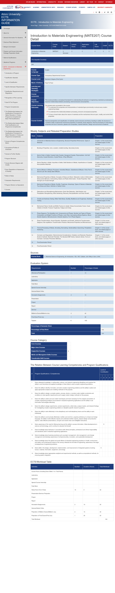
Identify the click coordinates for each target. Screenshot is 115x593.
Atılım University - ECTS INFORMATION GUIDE (52, 25)
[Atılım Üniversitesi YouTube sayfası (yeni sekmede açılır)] (91, 12)
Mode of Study (9, 176)
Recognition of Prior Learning (13, 98)
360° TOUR (90, 2)
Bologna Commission (10, 47)
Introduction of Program (12, 73)
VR (95, 2)
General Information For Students (13, 37)
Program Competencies (12, 107)
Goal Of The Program (11, 102)
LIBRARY (82, 2)
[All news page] (108, 12)
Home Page (34, 25)
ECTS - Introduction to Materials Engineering (13, 67)
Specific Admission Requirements (14, 87)
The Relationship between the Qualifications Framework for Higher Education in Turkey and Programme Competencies (14, 134)
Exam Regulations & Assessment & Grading (14, 170)
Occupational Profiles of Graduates (12, 148)
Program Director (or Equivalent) (14, 185)
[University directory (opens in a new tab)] (99, 12)
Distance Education (71, 2)
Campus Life (91, 7)
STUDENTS (82, 7)
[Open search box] (96, 12)
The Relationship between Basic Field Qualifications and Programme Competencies (14, 125)
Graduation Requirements (12, 180)
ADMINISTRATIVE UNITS (48, 7)
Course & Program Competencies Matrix (15, 142)
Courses (7, 189)
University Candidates (104, 7)
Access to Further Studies (12, 154)
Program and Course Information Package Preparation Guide (13, 52)
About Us (6, 33)
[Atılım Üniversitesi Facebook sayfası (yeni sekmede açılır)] (82, 12)
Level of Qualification (11, 82)
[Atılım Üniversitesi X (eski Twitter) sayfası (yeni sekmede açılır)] (84, 12)
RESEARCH (60, 7)
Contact (101, 2)
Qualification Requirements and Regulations (14, 92)
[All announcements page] (105, 12)
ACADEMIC (36, 7)
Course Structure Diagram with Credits (14, 164)
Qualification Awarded (11, 78)
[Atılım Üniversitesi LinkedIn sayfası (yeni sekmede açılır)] (86, 12)
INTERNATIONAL (41, 2)
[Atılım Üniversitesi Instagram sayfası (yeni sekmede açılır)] (89, 12)
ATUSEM (60, 2)
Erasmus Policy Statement (11, 42)
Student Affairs (71, 7)
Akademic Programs (9, 62)
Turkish (109, 2)
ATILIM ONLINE (30, 2)
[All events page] (111, 12)
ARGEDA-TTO (52, 2)
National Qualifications (10, 58)
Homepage (7, 28)
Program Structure (10, 158)
